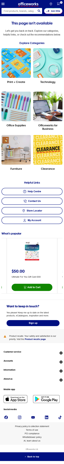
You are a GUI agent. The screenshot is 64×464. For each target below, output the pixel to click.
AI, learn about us (32, 441)
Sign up (33, 323)
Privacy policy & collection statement (32, 426)
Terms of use (32, 430)
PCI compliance (32, 433)
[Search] (39, 11)
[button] (2, 4)
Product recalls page (35, 339)
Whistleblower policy (32, 437)
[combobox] (21, 11)
